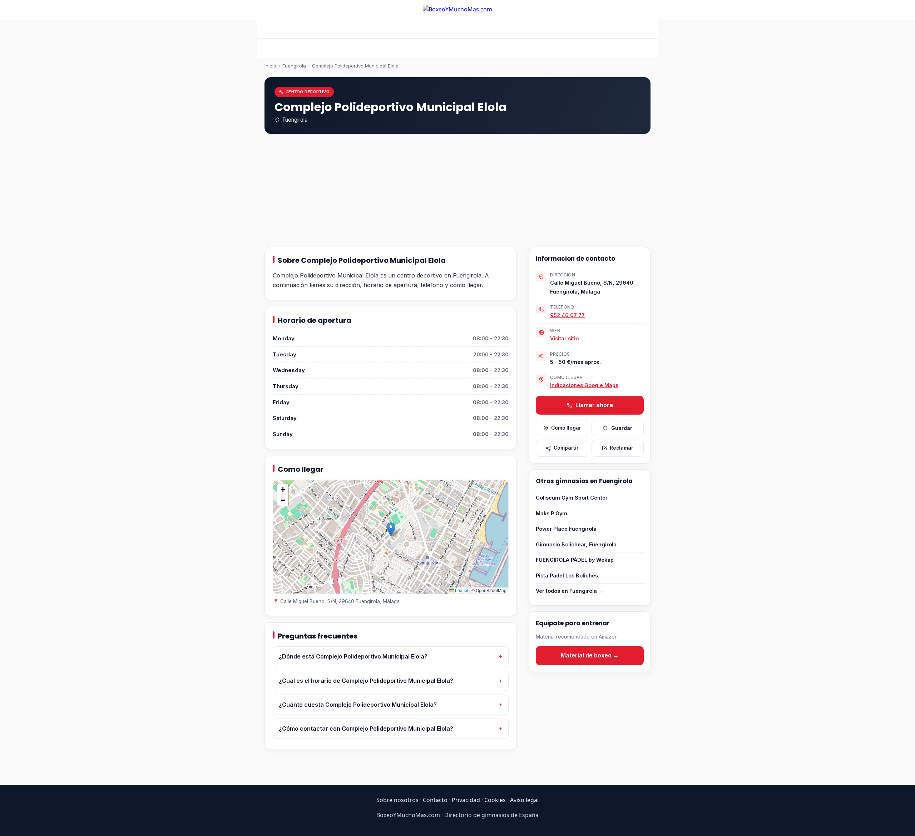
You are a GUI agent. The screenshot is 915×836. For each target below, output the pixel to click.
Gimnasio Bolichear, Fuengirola (576, 544)
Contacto (435, 800)
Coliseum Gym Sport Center (572, 498)
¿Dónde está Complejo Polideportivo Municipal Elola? (353, 656)
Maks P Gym (551, 513)
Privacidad (466, 800)
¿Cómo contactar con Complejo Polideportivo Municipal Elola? (366, 728)
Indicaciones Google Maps (584, 385)
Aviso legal (524, 800)
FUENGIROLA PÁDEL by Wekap (575, 560)
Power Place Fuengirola (566, 529)
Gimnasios (508, 28)
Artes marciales (463, 28)
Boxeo (363, 28)
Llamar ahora (593, 405)
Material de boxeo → (590, 655)
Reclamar (621, 448)
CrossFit (393, 28)
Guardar (621, 428)
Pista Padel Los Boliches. (567, 575)
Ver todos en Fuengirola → (569, 591)
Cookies (495, 800)
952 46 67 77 (567, 315)
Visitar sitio (564, 338)
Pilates (423, 28)
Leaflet (461, 590)
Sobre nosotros (397, 800)
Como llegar (566, 428)
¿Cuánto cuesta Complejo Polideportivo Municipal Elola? (358, 704)
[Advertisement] (457, 192)
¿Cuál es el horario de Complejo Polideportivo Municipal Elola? (366, 680)
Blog (539, 28)
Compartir (566, 448)
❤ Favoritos (572, 28)
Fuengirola (294, 66)
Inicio (336, 28)
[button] (390, 529)
